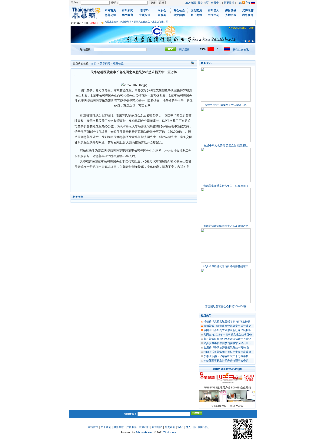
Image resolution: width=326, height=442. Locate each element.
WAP (180, 427)
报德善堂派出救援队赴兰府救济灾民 (226, 105)
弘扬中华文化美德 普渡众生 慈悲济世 (226, 145)
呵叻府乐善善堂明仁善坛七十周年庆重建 (227, 351)
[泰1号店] (253, 41)
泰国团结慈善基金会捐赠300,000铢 (226, 306)
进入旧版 (190, 427)
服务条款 (118, 427)
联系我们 (144, 427)
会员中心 (216, 2)
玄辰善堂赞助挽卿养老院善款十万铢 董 (226, 347)
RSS (239, 2)
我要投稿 (229, 2)
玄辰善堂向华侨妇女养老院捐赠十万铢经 (227, 338)
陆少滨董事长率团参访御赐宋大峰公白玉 (227, 343)
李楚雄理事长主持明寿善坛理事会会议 (226, 360)
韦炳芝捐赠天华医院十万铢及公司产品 (225, 225)
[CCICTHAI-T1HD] (249, 41)
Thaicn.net (169, 432)
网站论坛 (203, 427)
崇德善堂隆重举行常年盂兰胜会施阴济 (225, 185)
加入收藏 (190, 2)
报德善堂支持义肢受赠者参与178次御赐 (227, 321)
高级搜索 (184, 49)
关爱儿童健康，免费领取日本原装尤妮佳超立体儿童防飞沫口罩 (136, 21)
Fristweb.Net (144, 432)
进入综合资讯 (241, 49)
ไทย (248, 2)
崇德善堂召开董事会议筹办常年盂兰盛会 (227, 325)
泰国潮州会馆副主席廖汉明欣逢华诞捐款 (227, 330)
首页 (93, 63)
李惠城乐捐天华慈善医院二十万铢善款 (226, 356)
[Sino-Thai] (245, 41)
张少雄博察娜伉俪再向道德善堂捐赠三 (225, 266)
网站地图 (157, 427)
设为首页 (203, 2)
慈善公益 (118, 63)
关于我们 (106, 427)
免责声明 (170, 427)
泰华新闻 (104, 63)
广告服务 (131, 427)
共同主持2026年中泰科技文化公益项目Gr (228, 334)
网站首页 (93, 427)
